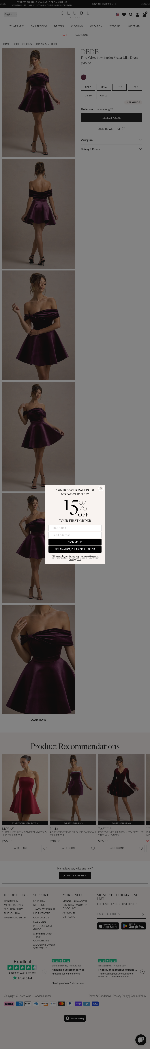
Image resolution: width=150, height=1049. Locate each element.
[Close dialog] (101, 488)
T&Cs (79, 560)
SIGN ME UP (75, 542)
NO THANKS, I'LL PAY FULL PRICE (75, 549)
